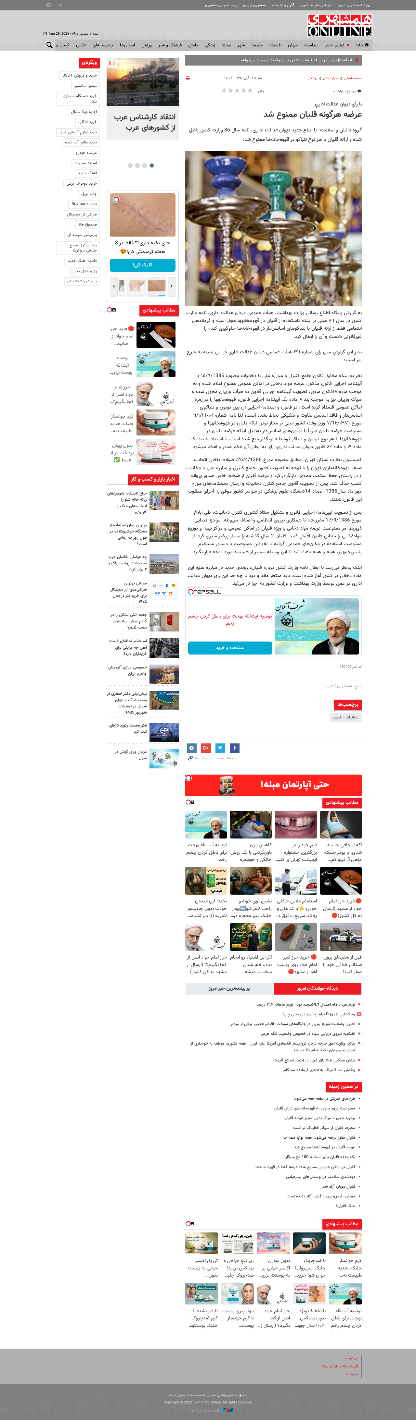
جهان (293, 45)
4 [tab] (130, 165)
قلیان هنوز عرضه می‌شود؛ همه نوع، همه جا (319, 1137)
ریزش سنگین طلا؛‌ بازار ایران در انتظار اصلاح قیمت (314, 1060)
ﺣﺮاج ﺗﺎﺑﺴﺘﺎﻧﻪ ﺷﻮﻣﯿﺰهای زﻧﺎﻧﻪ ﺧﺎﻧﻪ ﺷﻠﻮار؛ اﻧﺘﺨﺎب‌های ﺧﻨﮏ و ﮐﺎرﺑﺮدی (127, 503)
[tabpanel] (143, 99)
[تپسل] (191, 592)
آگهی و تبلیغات (283, 5)
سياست (311, 45)
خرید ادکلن (87, 122)
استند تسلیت (86, 163)
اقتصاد (275, 45)
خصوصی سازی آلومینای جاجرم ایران (127, 670)
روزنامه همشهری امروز (354, 5)
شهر (241, 45)
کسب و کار (60, 45)
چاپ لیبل (89, 194)
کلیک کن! (142, 265)
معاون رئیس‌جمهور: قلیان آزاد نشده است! (320, 1196)
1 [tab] (151, 165)
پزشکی (313, 78)
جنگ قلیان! (345, 1206)
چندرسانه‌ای (103, 45)
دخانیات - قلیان (345, 717)
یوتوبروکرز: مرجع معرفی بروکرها (83, 248)
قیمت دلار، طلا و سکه (339, 1366)
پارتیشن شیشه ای (82, 235)
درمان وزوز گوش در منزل (131, 755)
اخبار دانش (331, 78)
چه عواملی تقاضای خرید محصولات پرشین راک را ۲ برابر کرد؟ (127, 563)
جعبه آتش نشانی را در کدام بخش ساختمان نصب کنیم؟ (128, 621)
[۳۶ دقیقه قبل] (164, 532)
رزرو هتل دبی (85, 271)
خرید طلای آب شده (81, 142)
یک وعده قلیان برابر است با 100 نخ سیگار (320, 1157)
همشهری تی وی (254, 5)
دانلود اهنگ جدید (82, 261)
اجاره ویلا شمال (84, 112)
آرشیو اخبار (334, 45)
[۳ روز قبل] (164, 648)
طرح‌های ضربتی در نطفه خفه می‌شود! (324, 1099)
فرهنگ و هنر (170, 45)
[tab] (317, 989)
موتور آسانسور (85, 86)
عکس (81, 45)
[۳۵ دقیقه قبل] (164, 500)
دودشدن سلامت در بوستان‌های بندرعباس (320, 1177)
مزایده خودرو (86, 153)
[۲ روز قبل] (164, 590)
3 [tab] (137, 165)
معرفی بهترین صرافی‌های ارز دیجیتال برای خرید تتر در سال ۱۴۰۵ (128, 593)
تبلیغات (352, 1374)
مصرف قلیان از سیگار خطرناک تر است (324, 1128)
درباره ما (351, 1358)
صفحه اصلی (353, 78)
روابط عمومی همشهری (221, 5)
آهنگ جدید (87, 173)
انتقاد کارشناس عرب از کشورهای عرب (145, 122)
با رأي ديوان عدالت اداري (338, 104)
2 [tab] (144, 165)
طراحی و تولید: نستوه (205, 1410)
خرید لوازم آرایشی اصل (78, 132)
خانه (359, 45)
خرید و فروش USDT (79, 75)
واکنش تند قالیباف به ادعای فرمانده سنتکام (319, 1070)
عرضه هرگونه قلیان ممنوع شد (313, 114)
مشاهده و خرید (230, 648)
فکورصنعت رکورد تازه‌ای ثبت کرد (128, 728)
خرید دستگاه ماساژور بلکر (79, 99)
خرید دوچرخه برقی (82, 183)
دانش (193, 45)
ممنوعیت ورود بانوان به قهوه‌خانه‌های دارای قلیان (314, 1108)
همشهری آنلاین (336, 25)
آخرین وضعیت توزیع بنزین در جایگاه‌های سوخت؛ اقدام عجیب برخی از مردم (293, 1024)
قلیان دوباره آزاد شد (338, 1186)
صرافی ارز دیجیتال (82, 214)
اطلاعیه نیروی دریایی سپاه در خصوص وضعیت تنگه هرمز (308, 1034)
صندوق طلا (88, 224)
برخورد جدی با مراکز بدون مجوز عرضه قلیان (319, 1118)
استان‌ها (127, 45)
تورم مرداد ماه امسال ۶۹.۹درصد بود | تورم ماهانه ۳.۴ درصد (306, 1004)
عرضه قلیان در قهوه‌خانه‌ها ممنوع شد (324, 1147)
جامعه (257, 45)
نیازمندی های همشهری (316, 5)
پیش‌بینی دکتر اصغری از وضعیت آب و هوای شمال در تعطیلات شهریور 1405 (127, 703)
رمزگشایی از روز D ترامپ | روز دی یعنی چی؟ (318, 1014)
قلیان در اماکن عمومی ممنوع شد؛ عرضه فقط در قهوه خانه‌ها (305, 1167)
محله (226, 45)
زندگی (210, 45)
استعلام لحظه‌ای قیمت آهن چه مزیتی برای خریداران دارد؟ (128, 647)
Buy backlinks (84, 204)
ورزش (146, 45)
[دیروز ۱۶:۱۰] (143, 82)
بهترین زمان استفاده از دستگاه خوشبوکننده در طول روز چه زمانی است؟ (128, 534)
